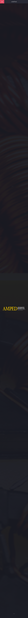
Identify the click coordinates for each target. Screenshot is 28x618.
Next (14, 613)
